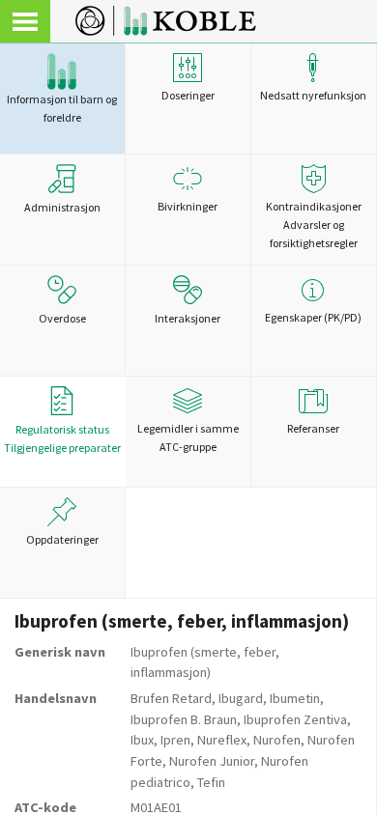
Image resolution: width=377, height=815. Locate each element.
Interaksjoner (187, 318)
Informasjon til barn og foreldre (62, 108)
